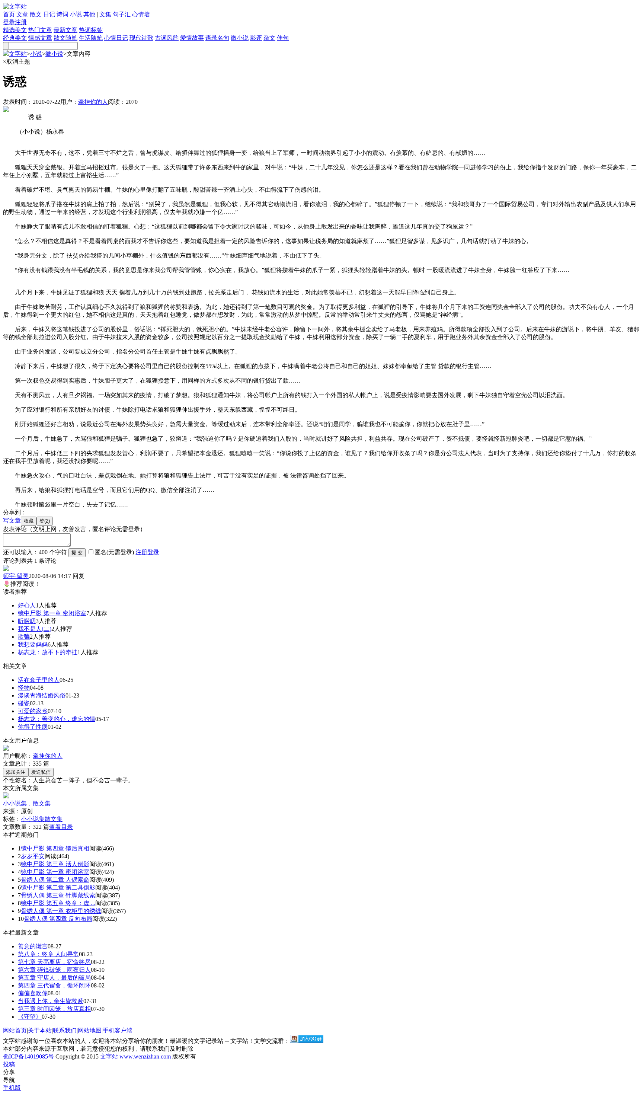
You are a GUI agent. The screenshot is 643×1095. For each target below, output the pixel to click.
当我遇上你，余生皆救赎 (50, 1001)
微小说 (240, 38)
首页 (9, 14)
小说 (76, 14)
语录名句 (217, 38)
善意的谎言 (33, 946)
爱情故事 (192, 38)
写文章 (12, 520)
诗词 (62, 14)
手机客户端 (117, 1030)
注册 (21, 22)
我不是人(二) (34, 629)
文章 (22, 14)
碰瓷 (24, 703)
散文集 (54, 819)
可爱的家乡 (33, 711)
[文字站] (15, 6)
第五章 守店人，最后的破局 (54, 977)
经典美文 (15, 38)
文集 (105, 14)
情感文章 (40, 38)
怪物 (24, 687)
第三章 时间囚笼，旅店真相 (54, 1009)
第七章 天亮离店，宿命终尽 (54, 962)
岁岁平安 (33, 856)
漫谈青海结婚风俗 (41, 695)
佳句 (283, 38)
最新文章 (65, 30)
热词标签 (91, 30)
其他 (89, 14)
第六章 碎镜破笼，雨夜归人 (54, 970)
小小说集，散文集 (27, 803)
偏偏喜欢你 (33, 993)
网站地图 (90, 1030)
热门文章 (40, 30)
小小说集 (33, 819)
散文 (36, 14)
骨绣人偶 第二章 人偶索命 (55, 880)
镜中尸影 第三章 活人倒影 (55, 864)
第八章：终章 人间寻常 (48, 954)
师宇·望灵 (16, 576)
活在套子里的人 (39, 680)
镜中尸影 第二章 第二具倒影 (58, 887)
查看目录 (61, 827)
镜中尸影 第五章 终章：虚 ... (58, 903)
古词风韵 (167, 38)
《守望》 (30, 1016)
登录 (9, 22)
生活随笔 (91, 38)
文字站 (18, 54)
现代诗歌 (141, 38)
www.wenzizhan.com (145, 1056)
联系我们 (65, 1030)
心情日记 (116, 38)
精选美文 (15, 30)
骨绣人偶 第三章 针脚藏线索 (58, 895)
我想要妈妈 (33, 644)
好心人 (27, 605)
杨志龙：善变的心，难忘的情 (56, 719)
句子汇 (122, 14)
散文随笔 (65, 38)
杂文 (269, 38)
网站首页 (15, 1030)
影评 (256, 38)
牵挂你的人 (93, 102)
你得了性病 (33, 727)
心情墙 (141, 14)
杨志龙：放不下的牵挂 (47, 652)
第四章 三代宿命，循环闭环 (54, 985)
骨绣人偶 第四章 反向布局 (58, 919)
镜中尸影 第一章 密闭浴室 (52, 613)
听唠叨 (27, 621)
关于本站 (40, 1030)
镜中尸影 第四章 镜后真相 (55, 848)
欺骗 (24, 636)
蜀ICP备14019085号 (28, 1056)
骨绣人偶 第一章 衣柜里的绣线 (61, 911)
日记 (49, 14)
